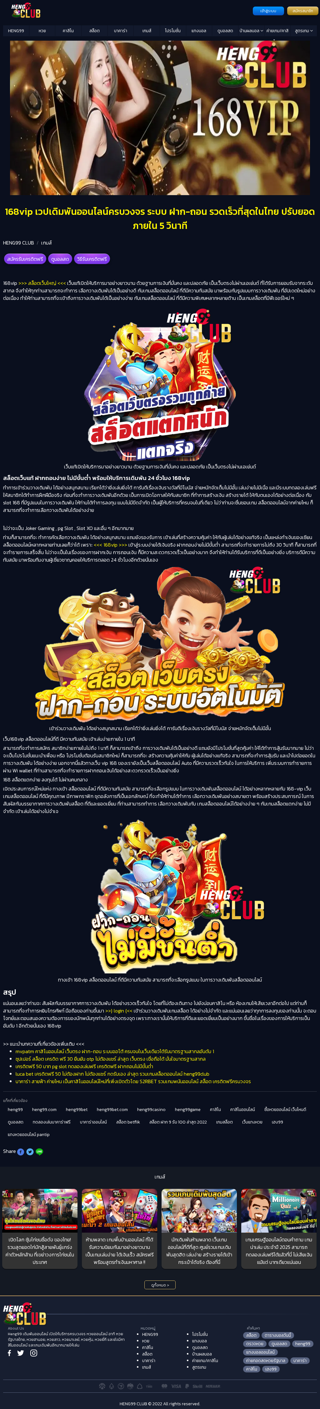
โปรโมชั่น (173, 31)
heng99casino (151, 1109)
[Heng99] (127, 10)
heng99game (188, 1109)
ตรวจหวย (254, 1344)
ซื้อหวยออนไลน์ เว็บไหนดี (285, 1109)
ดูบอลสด (225, 31)
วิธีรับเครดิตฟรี (92, 259)
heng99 (15, 1109)
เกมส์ (146, 31)
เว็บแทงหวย (252, 1122)
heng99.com (44, 1109)
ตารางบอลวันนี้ (278, 1335)
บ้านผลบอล (250, 31)
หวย (42, 31)
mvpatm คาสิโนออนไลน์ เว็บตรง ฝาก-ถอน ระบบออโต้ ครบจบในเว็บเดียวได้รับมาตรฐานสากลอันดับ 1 (115, 1051)
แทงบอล (199, 31)
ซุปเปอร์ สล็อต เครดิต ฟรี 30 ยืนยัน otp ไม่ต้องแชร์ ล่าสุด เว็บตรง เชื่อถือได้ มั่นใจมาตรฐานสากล (111, 1059)
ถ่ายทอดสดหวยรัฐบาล (265, 1360)
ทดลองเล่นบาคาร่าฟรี (52, 1122)
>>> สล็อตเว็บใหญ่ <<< (42, 283)
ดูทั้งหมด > (160, 1285)
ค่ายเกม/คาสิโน (277, 32)
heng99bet (77, 1109)
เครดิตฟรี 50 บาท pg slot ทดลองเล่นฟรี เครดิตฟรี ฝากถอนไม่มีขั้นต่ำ (84, 1066)
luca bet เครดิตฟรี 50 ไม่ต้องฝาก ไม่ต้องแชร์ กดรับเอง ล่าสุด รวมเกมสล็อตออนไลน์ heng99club (112, 1074)
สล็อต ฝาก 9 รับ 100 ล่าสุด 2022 (178, 1122)
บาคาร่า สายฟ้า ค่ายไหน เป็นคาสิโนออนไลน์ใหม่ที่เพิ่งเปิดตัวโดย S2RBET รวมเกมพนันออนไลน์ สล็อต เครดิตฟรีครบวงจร (133, 1081)
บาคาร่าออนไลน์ (93, 1122)
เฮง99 (277, 1122)
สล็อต (94, 31)
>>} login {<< (118, 1010)
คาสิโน (68, 31)
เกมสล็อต (224, 1122)
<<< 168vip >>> (110, 544)
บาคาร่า (120, 31)
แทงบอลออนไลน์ (260, 1352)
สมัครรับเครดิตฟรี (25, 259)
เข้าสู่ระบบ (268, 11)
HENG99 (16, 31)
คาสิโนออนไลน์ (242, 1109)
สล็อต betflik (128, 1122)
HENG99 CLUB (18, 242)
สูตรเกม (302, 31)
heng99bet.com (112, 1109)
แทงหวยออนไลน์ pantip (29, 1134)
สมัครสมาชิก (302, 11)
